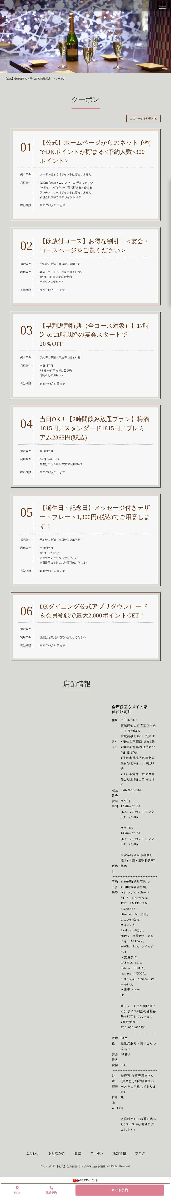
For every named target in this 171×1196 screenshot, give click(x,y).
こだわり (32, 1153)
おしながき (56, 1153)
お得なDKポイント (86, 1180)
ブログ (140, 1153)
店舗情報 (119, 1153)
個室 (77, 1153)
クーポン (96, 1153)
